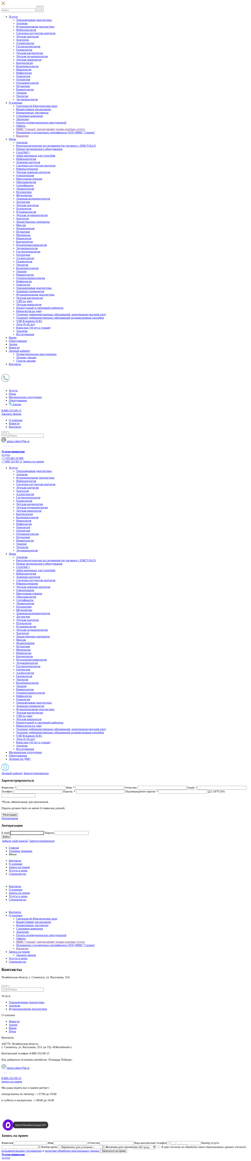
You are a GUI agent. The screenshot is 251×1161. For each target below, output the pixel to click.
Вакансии (22, 135)
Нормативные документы (32, 112)
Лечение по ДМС (20, 758)
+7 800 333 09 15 (11, 461)
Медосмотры (24, 195)
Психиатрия (23, 192)
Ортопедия (23, 79)
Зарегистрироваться (36, 773)
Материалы (23, 235)
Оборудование (18, 340)
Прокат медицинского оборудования (39, 149)
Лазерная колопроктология (33, 198)
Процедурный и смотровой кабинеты (39, 307)
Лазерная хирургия (28, 162)
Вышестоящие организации (33, 109)
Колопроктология (27, 66)
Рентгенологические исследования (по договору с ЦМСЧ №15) (56, 145)
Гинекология (24, 49)
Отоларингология (27, 82)
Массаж (21, 225)
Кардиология (24, 63)
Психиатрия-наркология (31, 245)
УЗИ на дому (24, 301)
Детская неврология (28, 59)
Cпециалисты (17, 961)
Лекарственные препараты (33, 221)
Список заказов (26, 360)
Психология (23, 208)
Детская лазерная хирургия (33, 172)
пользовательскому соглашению (21, 1150)
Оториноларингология (30, 278)
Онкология (23, 76)
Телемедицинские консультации (36, 354)
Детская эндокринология (32, 56)
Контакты (15, 364)
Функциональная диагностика (35, 26)
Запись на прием (33, 461)
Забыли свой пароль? (15, 840)
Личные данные (26, 357)
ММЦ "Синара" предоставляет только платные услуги (50, 129)
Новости (14, 347)
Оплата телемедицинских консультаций (41, 122)
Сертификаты (24, 185)
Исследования (25, 334)
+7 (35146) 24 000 (12, 458)
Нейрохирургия (26, 29)
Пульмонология (26, 211)
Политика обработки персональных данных (29, 1106)
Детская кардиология (29, 53)
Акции (13, 344)
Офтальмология (26, 182)
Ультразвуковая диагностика (34, 20)
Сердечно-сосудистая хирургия (35, 33)
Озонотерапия (25, 175)
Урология (22, 96)
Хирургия (22, 39)
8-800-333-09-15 (11, 410)
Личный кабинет (19, 350)
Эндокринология (27, 99)
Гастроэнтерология (28, 46)
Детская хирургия (27, 36)
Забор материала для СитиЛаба (35, 155)
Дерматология (25, 188)
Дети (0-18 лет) (25, 324)
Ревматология (25, 89)
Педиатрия (23, 86)
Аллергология (25, 43)
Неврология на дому (29, 311)
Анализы (22, 23)
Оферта (21, 125)
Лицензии (22, 119)
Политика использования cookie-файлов (26, 1119)
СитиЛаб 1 (23, 152)
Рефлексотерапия (27, 168)
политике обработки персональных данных (72, 1150)
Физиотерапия (25, 228)
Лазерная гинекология (30, 291)
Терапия (21, 92)
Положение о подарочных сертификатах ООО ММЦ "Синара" (55, 132)
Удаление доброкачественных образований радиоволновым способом (60, 317)
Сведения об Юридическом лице (36, 106)
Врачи (13, 337)
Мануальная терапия (29, 178)
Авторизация (9, 818)
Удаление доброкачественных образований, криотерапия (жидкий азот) (61, 314)
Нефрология (24, 72)
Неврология (23, 69)
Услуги (13, 16)
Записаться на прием (114, 1151)
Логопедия (23, 201)
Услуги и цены (18, 958)
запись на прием (11, 1081)
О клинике (15, 102)
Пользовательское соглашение (20, 1112)
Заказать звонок (11, 413)
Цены (12, 139)
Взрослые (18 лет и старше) (33, 327)
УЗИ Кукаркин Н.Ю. (29, 321)
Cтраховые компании (29, 115)
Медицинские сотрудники (25, 397)
